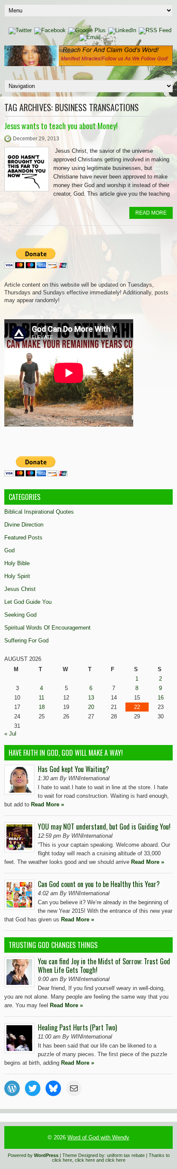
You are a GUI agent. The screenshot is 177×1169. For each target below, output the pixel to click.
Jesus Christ (20, 589)
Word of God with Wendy (98, 1137)
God (9, 550)
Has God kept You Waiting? (73, 769)
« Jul (10, 733)
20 (91, 707)
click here (62, 1160)
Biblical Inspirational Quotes (39, 512)
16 (161, 697)
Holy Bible (17, 563)
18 (42, 707)
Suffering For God (26, 640)
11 (41, 697)
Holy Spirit (17, 576)
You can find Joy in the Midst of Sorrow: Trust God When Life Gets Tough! (104, 965)
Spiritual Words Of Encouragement (47, 627)
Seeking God (20, 615)
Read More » (47, 804)
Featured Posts (23, 537)
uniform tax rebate (126, 1155)
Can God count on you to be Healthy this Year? (99, 884)
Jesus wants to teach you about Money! (61, 125)
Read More (151, 213)
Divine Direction (23, 524)
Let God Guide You (28, 602)
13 (91, 697)
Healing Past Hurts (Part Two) (77, 1027)
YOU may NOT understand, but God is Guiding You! (104, 826)
